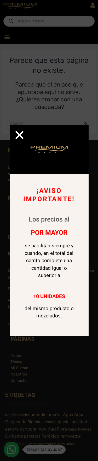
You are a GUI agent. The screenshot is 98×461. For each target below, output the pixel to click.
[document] (49, 230)
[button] (19, 134)
